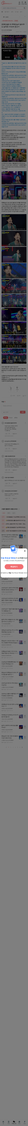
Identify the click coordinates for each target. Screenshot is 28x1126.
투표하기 (14, 567)
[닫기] (24, 551)
